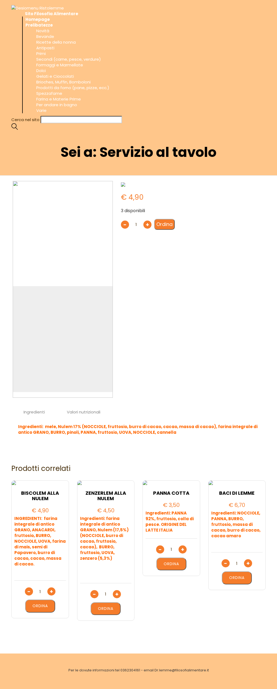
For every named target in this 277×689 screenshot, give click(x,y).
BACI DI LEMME (237, 493)
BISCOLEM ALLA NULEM (40, 495)
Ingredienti (34, 412)
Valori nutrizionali (83, 412)
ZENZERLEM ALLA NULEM (105, 495)
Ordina (164, 224)
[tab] (34, 412)
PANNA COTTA (171, 493)
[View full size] (18, 186)
